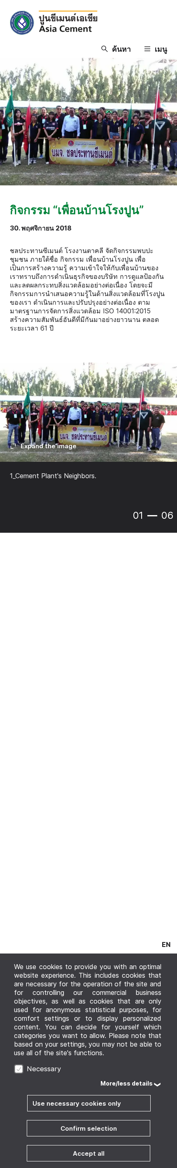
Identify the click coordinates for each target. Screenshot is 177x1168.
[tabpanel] (88, 427)
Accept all (89, 1153)
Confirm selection (89, 1128)
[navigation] (166, 944)
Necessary (44, 1069)
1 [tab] (152, 515)
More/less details (126, 1083)
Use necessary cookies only (77, 1103)
